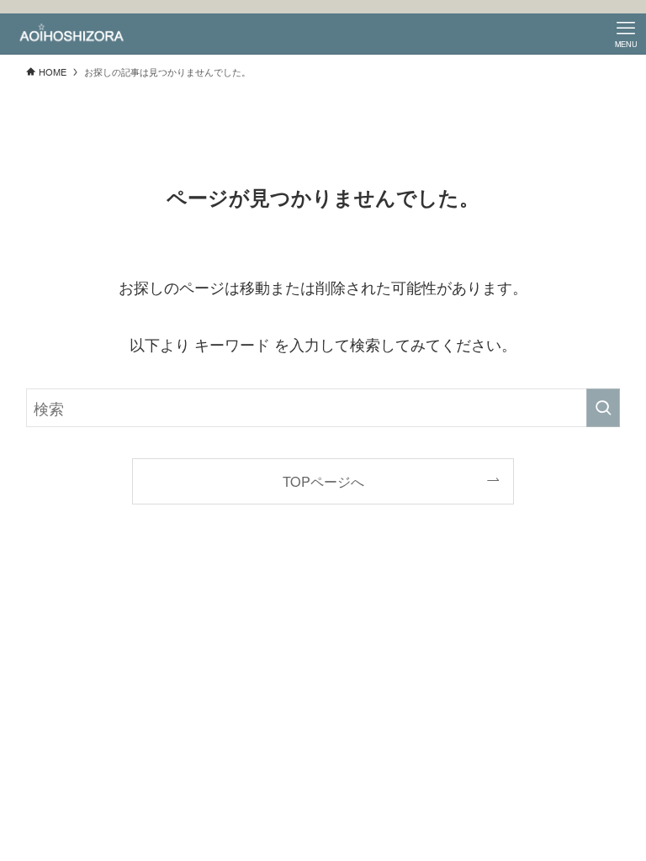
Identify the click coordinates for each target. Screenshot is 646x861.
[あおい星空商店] (72, 33)
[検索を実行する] (603, 407)
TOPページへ (323, 481)
